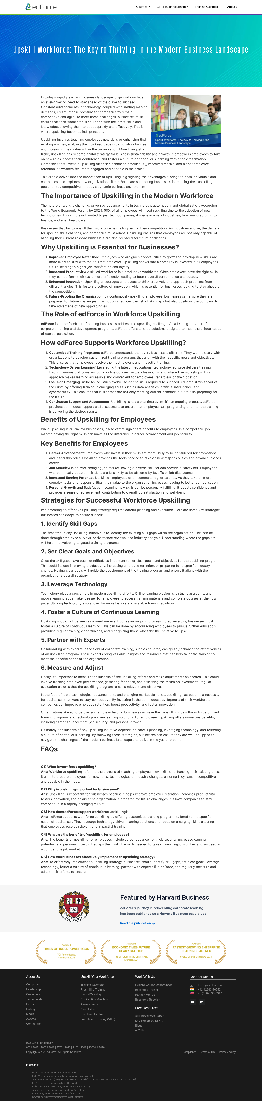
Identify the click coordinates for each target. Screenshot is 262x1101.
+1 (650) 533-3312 (210, 993)
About (231, 6)
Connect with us (201, 977)
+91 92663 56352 (209, 989)
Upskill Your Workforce (97, 976)
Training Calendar (206, 6)
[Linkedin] (202, 1002)
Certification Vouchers (171, 6)
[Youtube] (193, 1002)
